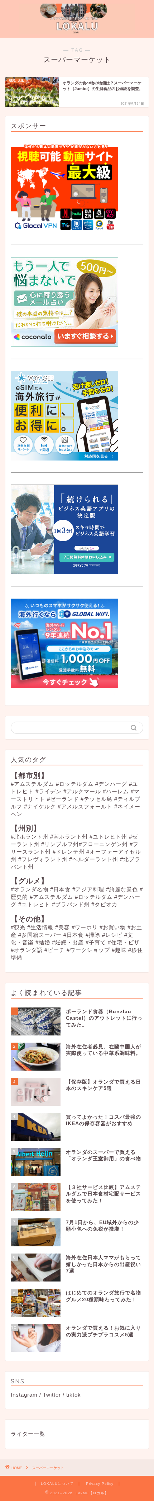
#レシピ (112, 935)
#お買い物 (113, 927)
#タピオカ (104, 904)
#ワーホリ (85, 927)
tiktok (73, 1395)
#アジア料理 (88, 889)
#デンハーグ (111, 784)
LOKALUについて (57, 1484)
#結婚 (42, 942)
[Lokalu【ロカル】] (77, 30)
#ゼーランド (63, 799)
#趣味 (119, 950)
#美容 (62, 927)
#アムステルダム (32, 784)
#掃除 (93, 935)
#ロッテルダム (74, 784)
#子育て (96, 942)
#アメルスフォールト (85, 806)
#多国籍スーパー (40, 935)
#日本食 (60, 889)
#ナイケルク (40, 806)
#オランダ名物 (29, 889)
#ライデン (48, 791)
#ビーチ (54, 950)
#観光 (18, 927)
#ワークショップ (88, 950)
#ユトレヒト (34, 904)
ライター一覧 (28, 1434)
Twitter (52, 1395)
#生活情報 (40, 927)
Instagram (24, 1395)
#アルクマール (82, 791)
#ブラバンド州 (71, 904)
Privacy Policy (100, 1484)
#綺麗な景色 (122, 889)
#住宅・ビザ (124, 942)
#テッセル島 (96, 799)
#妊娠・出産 (68, 942)
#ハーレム (116, 791)
